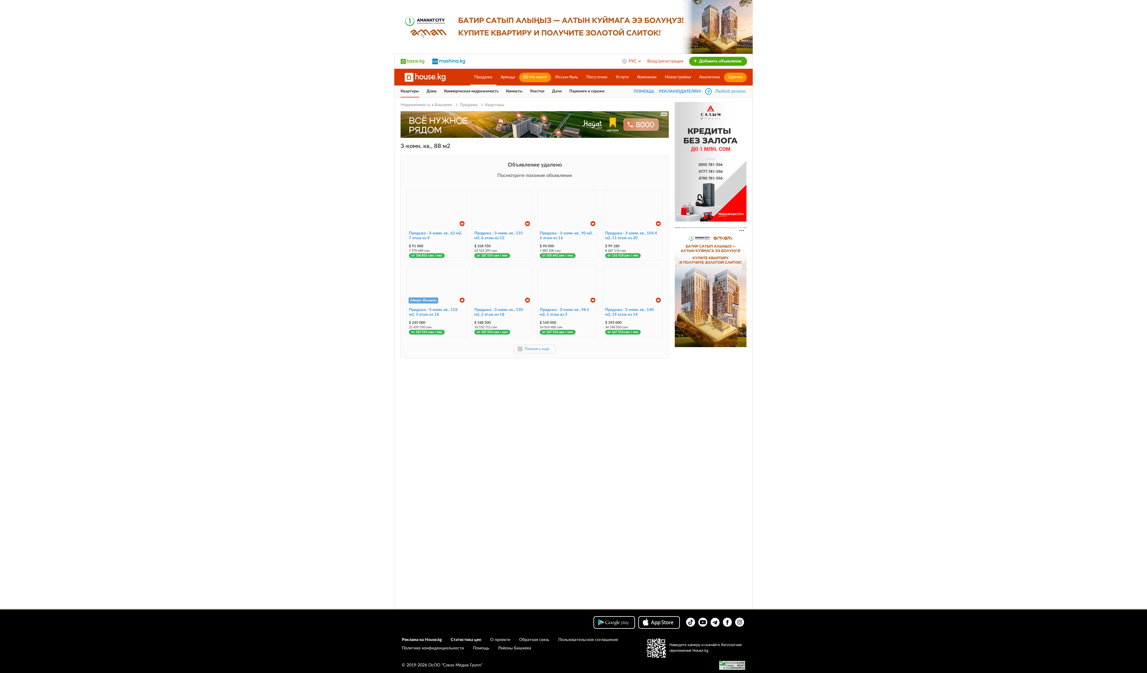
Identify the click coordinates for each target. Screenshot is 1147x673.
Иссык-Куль (566, 77)
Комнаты (514, 91)
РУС (633, 61)
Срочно (735, 77)
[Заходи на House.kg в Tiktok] (690, 622)
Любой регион (730, 91)
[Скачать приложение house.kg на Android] (614, 622)
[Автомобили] (448, 61)
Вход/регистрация (665, 61)
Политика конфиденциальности (433, 648)
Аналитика (709, 77)
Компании (647, 77)
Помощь (481, 648)
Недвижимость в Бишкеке (427, 105)
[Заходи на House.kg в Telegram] (715, 622)
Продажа (483, 77)
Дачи (557, 91)
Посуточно (596, 77)
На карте (537, 77)
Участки (537, 91)
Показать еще (537, 349)
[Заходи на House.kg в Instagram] (739, 622)
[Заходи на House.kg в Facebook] (727, 622)
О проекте (500, 640)
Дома (432, 91)
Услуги (622, 77)
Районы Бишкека (514, 648)
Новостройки (678, 77)
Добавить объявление (719, 61)
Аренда (508, 77)
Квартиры (410, 91)
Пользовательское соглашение (588, 640)
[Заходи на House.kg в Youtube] (702, 622)
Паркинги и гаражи (587, 91)
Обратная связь (534, 640)
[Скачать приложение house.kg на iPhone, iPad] (659, 622)
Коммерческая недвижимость (471, 91)
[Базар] (412, 61)
